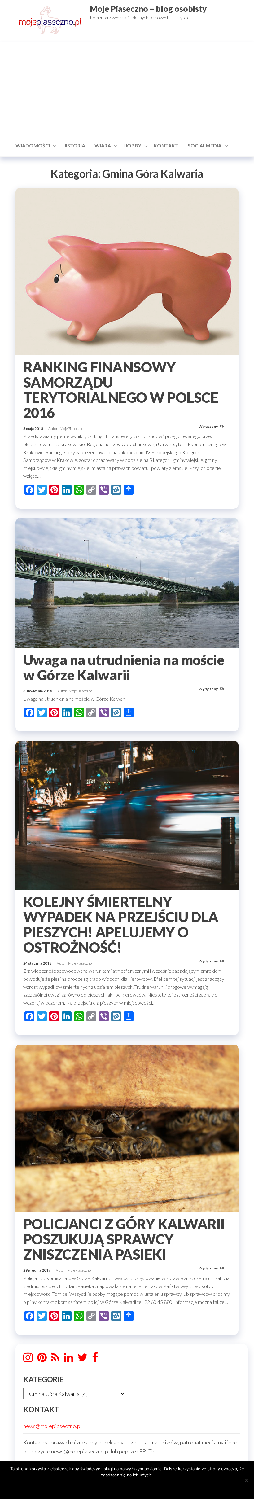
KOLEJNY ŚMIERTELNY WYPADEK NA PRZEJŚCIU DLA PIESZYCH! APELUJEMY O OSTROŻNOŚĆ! (120, 924)
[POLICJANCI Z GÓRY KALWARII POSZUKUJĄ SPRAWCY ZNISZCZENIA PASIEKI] (127, 1127)
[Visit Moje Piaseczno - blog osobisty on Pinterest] (42, 1359)
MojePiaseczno (71, 428)
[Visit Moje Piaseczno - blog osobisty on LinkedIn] (68, 1359)
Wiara (102, 145)
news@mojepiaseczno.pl (52, 1425)
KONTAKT (166, 145)
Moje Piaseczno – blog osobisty (148, 9)
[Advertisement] (127, 91)
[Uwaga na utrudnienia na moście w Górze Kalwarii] (127, 582)
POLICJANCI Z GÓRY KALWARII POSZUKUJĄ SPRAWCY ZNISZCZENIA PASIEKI (124, 1239)
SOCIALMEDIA (204, 145)
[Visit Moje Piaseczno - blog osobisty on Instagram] (28, 1359)
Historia (73, 145)
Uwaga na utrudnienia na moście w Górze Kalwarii (123, 667)
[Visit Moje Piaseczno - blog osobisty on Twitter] (82, 1359)
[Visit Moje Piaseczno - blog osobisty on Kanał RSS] (55, 1359)
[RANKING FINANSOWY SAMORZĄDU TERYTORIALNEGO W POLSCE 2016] (127, 270)
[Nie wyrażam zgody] (246, 1480)
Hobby (132, 145)
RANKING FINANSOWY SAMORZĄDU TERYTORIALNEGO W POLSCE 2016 (120, 390)
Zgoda (127, 1486)
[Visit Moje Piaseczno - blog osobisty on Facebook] (95, 1359)
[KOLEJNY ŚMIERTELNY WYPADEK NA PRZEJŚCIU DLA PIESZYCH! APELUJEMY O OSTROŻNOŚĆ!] (127, 814)
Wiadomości (32, 145)
